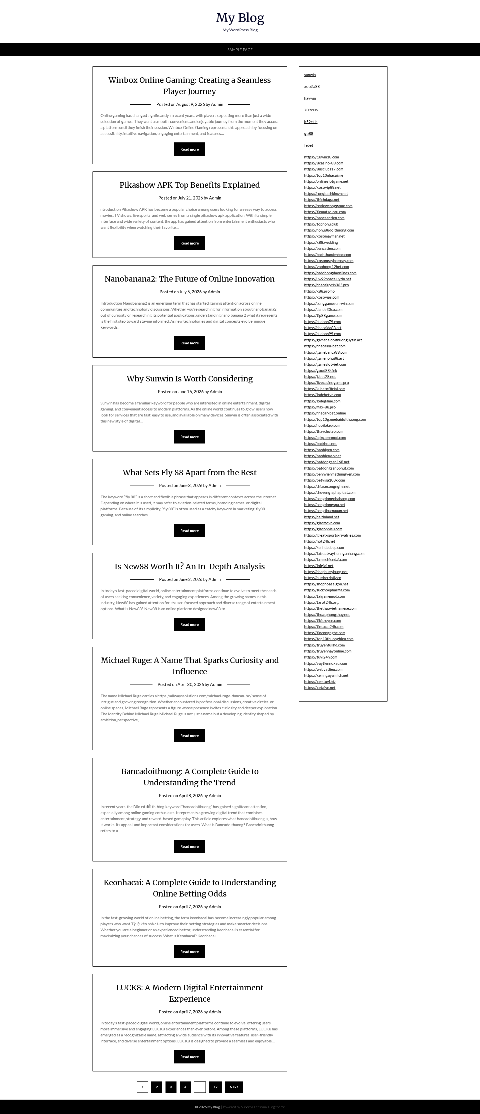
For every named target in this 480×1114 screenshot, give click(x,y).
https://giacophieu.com (323, 529)
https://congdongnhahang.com (329, 498)
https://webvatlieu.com (323, 669)
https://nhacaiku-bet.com (325, 346)
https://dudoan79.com (322, 321)
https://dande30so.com (323, 309)
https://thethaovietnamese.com (330, 608)
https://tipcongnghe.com (324, 632)
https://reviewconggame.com (328, 205)
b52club (311, 121)
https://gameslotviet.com (325, 364)
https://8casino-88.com (323, 163)
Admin (217, 104)
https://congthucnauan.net (326, 510)
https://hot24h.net (319, 541)
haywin (310, 98)
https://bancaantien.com (324, 217)
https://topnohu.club (321, 224)
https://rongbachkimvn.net (326, 193)
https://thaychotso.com (323, 431)
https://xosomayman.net (324, 236)
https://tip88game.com (323, 315)
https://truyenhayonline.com (328, 651)
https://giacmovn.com (322, 523)
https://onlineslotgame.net (326, 181)
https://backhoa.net (320, 443)
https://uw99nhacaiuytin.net (327, 279)
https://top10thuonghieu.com (329, 638)
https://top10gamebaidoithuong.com (335, 419)
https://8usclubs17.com (323, 169)
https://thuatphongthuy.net (327, 614)
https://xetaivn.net (320, 687)
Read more (189, 149)
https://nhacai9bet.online (325, 413)
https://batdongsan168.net (327, 462)
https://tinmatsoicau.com (325, 211)
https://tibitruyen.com (322, 620)
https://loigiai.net (319, 565)
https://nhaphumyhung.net (326, 571)
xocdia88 (312, 86)
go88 (308, 133)
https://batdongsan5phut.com (329, 468)
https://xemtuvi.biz (320, 681)
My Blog (240, 17)
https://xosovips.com (321, 297)
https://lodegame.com (322, 401)
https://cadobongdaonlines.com (330, 273)
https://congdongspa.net (324, 504)
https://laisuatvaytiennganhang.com (334, 553)
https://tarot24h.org (321, 602)
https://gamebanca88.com (325, 352)
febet (308, 145)
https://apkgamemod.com (325, 437)
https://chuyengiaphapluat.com (330, 492)
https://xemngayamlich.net (326, 675)
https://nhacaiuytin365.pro (326, 285)
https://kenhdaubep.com (324, 547)
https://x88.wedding (321, 242)
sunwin (310, 74)
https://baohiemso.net (322, 456)
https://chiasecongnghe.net (327, 486)
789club (311, 110)
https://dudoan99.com (322, 333)
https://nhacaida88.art (323, 327)
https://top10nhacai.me (323, 175)
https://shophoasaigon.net (326, 584)
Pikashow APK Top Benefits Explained (190, 185)
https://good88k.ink (320, 370)
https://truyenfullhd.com (324, 645)
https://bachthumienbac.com (327, 254)
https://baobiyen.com (322, 450)
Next (234, 1087)
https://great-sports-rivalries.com (332, 535)
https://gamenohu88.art (324, 358)
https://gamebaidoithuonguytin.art (333, 340)
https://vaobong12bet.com (326, 266)
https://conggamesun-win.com (329, 303)
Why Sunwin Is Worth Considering (190, 378)
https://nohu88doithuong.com (329, 230)
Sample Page (240, 49)
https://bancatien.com (322, 248)
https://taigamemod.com (324, 596)
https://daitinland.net (321, 517)
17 (216, 1087)
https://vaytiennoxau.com (325, 663)
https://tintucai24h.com (324, 626)
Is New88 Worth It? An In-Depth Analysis (190, 566)
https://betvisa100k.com (324, 480)
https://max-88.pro (320, 407)
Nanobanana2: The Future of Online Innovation (190, 279)
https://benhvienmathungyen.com (332, 474)
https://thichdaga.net (322, 199)
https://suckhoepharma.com (327, 590)
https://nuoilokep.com (322, 425)
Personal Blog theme (269, 1107)
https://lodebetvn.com (322, 394)
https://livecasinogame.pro (326, 382)
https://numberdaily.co (322, 577)
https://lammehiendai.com (325, 559)
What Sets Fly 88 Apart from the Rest (190, 472)
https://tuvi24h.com (320, 657)
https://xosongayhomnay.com (329, 260)
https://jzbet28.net (320, 376)
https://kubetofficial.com (324, 388)
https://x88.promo (319, 291)
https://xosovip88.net (322, 187)
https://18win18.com (321, 157)
